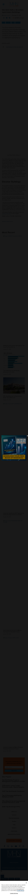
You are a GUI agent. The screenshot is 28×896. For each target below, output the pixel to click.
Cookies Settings (14, 893)
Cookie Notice (20, 890)
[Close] (26, 882)
